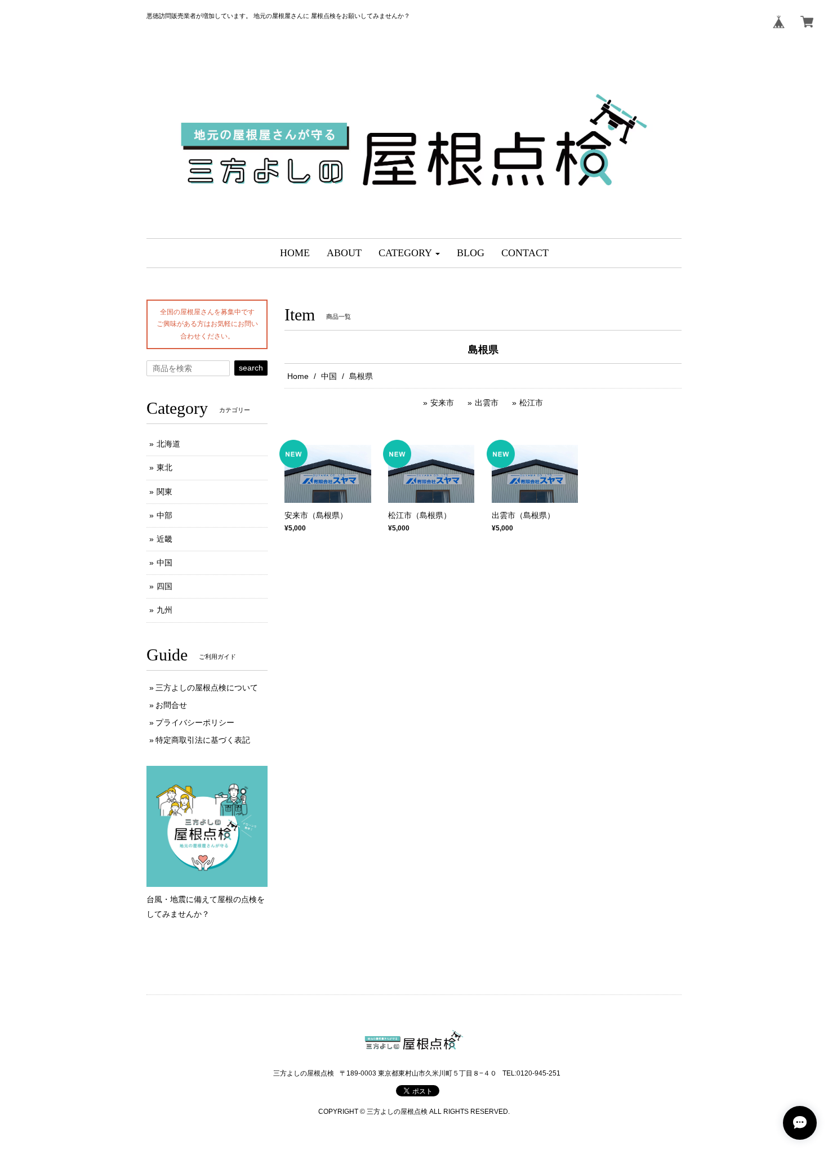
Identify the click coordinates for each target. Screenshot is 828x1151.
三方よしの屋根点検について (206, 687)
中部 (164, 515)
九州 (164, 609)
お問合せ (171, 705)
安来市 (442, 402)
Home (298, 376)
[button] (409, 253)
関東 (164, 491)
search (251, 367)
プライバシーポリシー (194, 722)
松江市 (531, 402)
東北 (164, 467)
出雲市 (486, 402)
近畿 (164, 538)
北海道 (168, 443)
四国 (164, 586)
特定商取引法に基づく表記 (202, 739)
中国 (329, 376)
